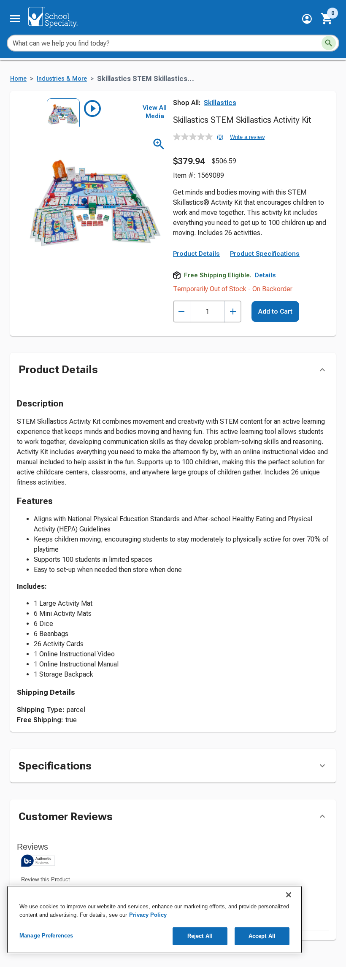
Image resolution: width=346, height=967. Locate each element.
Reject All (200, 936)
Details (265, 275)
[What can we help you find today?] (329, 43)
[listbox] (75, 112)
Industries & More (62, 78)
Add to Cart (275, 311)
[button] (307, 18)
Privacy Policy (148, 915)
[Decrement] (181, 311)
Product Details (196, 253)
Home (18, 78)
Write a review (247, 137)
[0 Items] (327, 18)
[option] (60, 112)
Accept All (262, 936)
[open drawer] (15, 18)
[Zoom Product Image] (159, 144)
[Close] (288, 895)
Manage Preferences (46, 935)
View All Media (155, 112)
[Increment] (232, 311)
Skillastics (220, 103)
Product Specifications (265, 253)
